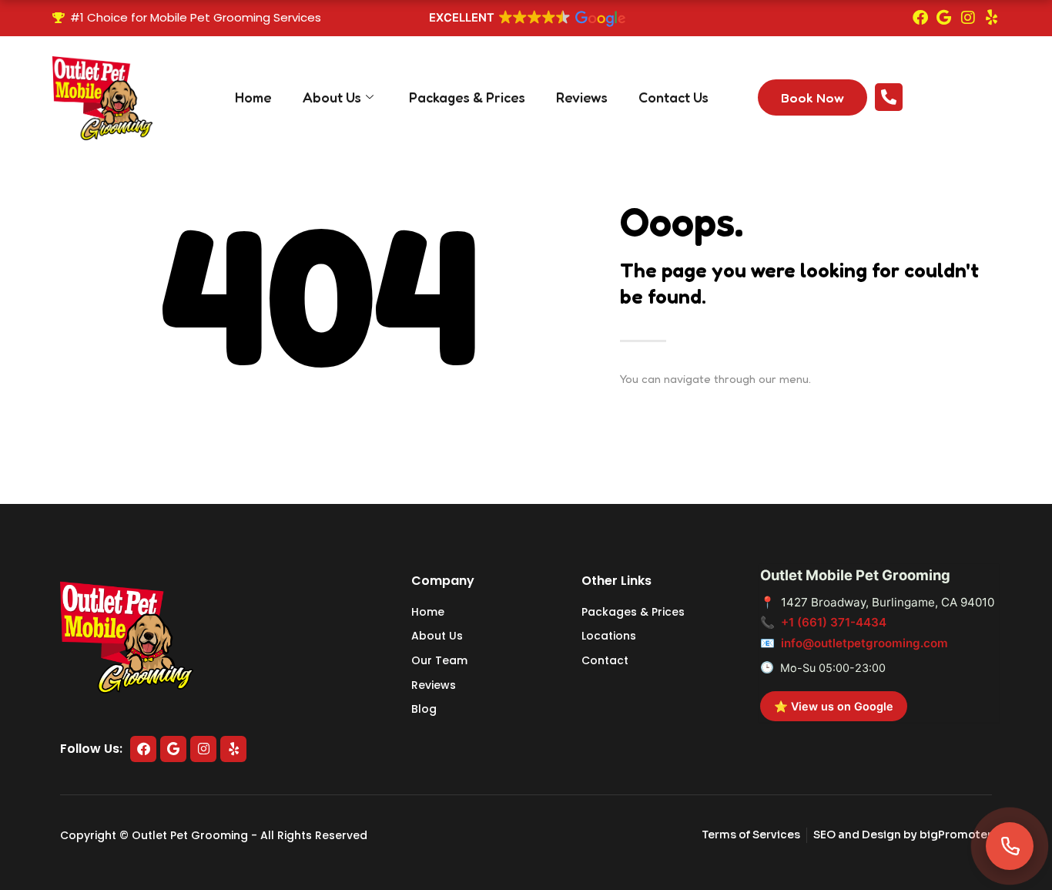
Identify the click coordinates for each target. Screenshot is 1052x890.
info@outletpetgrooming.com (864, 643)
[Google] (944, 17)
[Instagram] (968, 17)
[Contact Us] (1010, 846)
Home (253, 97)
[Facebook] (920, 17)
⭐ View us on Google (833, 706)
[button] (526, 19)
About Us (332, 97)
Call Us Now (947, 90)
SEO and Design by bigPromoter (902, 834)
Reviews (582, 97)
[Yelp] (992, 17)
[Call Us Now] (889, 97)
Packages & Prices (467, 97)
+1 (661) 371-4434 (833, 622)
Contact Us (673, 97)
